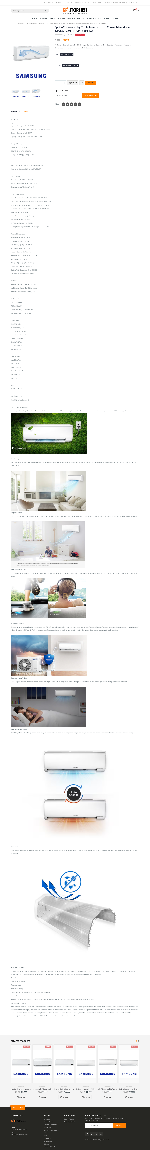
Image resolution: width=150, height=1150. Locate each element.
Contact (87, 3)
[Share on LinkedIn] (71, 104)
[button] (136, 11)
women (43, 18)
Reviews (26, 112)
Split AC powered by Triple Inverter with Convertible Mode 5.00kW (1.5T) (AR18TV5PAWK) (129, 1089)
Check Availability (90, 95)
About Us (47, 1119)
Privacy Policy (48, 1122)
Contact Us (47, 1138)
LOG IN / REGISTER (133, 3)
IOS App (107, 3)
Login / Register (69, 1119)
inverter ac (42, 24)
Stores (115, 18)
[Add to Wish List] (82, 82)
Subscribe (119, 1125)
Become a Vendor (119, 3)
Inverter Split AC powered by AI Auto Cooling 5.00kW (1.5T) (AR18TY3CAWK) (21, 1089)
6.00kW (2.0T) (65, 54)
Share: (57, 104)
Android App (97, 3)
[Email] (75, 104)
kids (51, 18)
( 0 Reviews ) (69, 35)
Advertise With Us (49, 1147)
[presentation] (48, 55)
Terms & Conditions (50, 1125)
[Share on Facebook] (63, 104)
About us (69, 3)
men (33, 18)
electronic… (20, 24)
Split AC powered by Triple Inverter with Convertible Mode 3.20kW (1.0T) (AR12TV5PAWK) (86, 1089)
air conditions (32, 24)
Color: (58, 65)
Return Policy (48, 1128)
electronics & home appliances (70, 18)
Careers (78, 3)
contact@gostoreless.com (19, 1135)
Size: (56, 54)
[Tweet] (67, 104)
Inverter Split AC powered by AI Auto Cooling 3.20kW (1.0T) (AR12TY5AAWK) (43, 1089)
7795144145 (14, 1129)
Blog (45, 1135)
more (106, 18)
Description (15, 112)
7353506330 (23, 1129)
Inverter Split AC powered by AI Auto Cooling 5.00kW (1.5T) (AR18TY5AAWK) (64, 1089)
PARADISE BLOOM (69, 65)
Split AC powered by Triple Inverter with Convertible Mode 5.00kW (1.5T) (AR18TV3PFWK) (108, 1089)
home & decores (93, 18)
